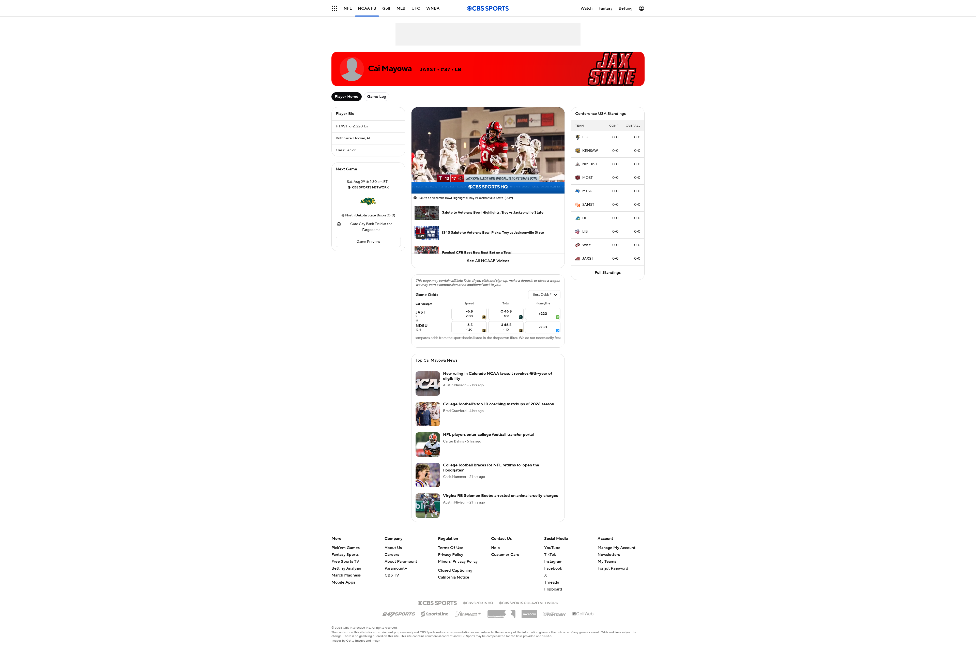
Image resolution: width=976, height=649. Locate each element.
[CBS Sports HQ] (478, 608)
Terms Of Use (450, 553)
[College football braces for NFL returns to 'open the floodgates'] (428, 481)
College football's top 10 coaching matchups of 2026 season (498, 410)
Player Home (346, 96)
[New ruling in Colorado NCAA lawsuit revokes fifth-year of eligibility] (428, 389)
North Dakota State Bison (365, 215)
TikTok (550, 560)
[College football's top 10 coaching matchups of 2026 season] (428, 420)
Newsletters (609, 560)
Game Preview (368, 242)
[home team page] (368, 201)
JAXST (587, 258)
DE (584, 218)
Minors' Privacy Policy (458, 567)
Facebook (553, 574)
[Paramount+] (468, 619)
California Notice (453, 583)
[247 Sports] (398, 619)
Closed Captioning (455, 576)
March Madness (346, 581)
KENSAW (590, 151)
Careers (392, 560)
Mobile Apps (343, 588)
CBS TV (392, 581)
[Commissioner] (501, 618)
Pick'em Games (345, 553)
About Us (393, 553)
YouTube (552, 553)
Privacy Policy (450, 560)
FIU (585, 137)
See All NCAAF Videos (488, 260)
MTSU (587, 191)
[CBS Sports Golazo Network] (528, 608)
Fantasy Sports (345, 560)
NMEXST (589, 164)
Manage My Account (616, 553)
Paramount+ (396, 574)
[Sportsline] (435, 619)
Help (495, 553)
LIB (585, 231)
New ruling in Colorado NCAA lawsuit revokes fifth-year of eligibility (497, 382)
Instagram (553, 567)
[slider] (488, 178)
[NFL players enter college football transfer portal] (428, 450)
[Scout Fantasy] (554, 619)
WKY (586, 245)
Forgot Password (613, 574)
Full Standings (608, 272)
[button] (421, 187)
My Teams (607, 567)
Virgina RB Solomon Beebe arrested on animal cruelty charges (500, 501)
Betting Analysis (346, 574)
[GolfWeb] (583, 620)
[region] (488, 150)
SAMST (588, 204)
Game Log (376, 96)
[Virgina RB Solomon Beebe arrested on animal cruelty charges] (428, 511)
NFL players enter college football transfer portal (488, 440)
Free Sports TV (345, 567)
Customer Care (505, 560)
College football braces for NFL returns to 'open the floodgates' (491, 474)
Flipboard (553, 595)
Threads (551, 588)
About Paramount (401, 567)
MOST (587, 177)
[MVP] (529, 618)
